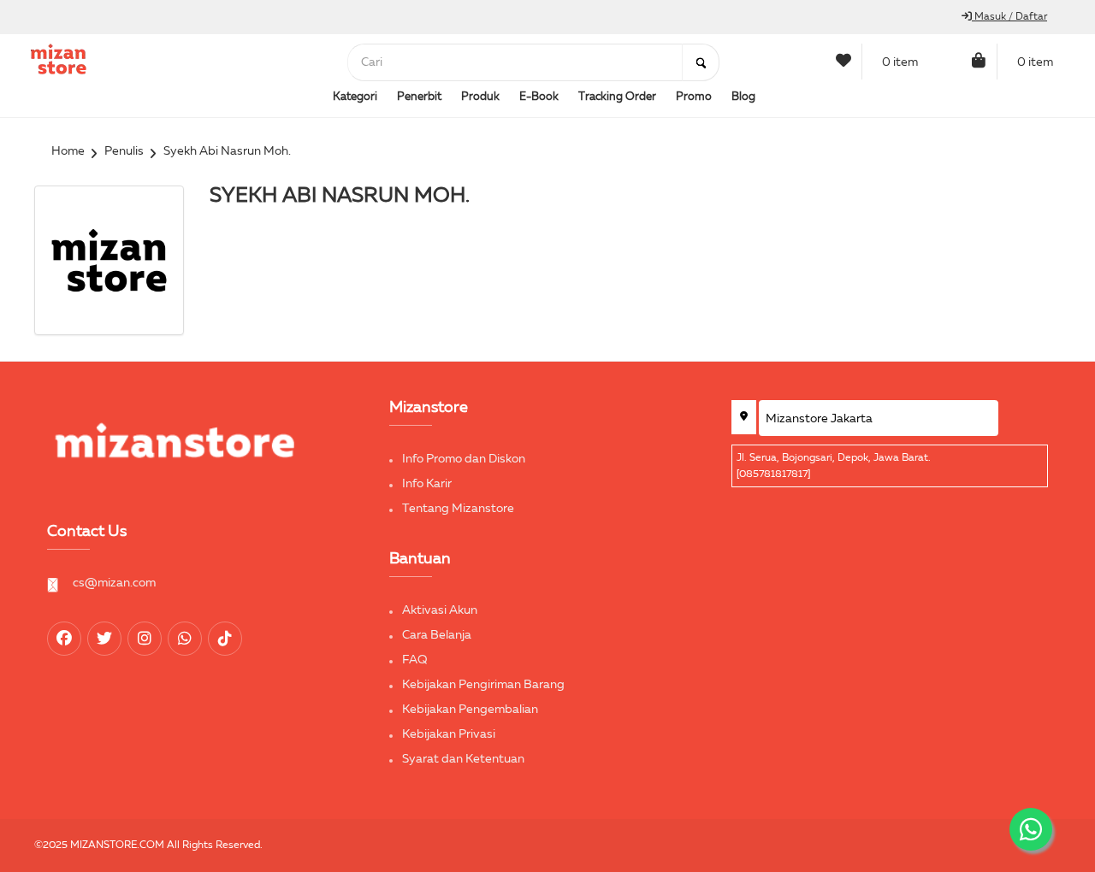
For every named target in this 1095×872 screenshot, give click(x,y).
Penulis (124, 151)
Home (68, 151)
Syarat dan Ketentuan (463, 759)
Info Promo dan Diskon (463, 459)
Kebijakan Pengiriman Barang (483, 685)
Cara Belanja (436, 635)
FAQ (415, 660)
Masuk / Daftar (1009, 17)
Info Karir (427, 484)
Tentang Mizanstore (458, 509)
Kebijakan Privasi (448, 734)
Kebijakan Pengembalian (470, 710)
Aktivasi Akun (439, 610)
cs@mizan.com (114, 583)
